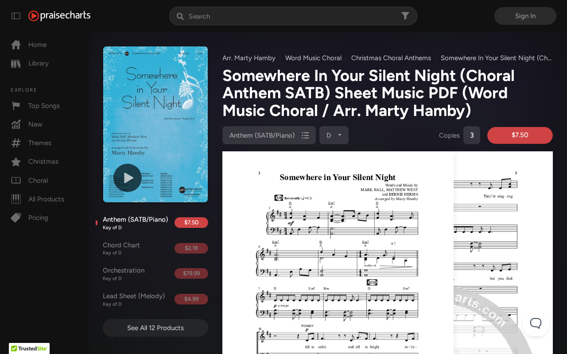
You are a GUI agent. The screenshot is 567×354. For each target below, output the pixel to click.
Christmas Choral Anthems (391, 58)
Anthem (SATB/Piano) (135, 223)
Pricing (38, 218)
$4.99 (191, 299)
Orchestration (123, 273)
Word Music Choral (313, 58)
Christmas (43, 161)
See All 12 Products (155, 328)
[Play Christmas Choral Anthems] (127, 178)
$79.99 (191, 273)
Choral (38, 181)
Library (38, 63)
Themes (39, 143)
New (35, 124)
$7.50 (191, 222)
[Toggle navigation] (16, 16)
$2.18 (191, 248)
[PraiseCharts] (59, 16)
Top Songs (44, 106)
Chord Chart (121, 248)
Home (37, 45)
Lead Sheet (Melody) (134, 299)
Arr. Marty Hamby (249, 58)
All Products (46, 199)
